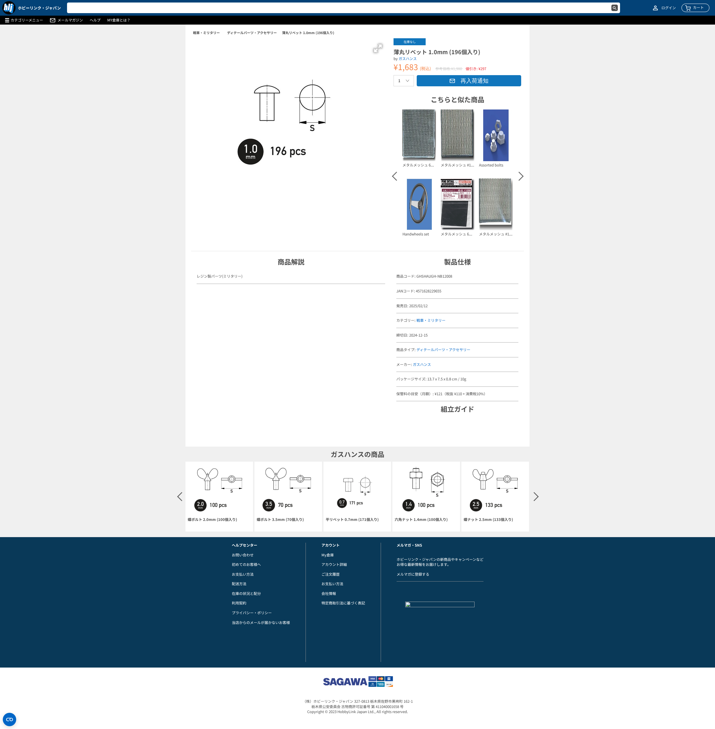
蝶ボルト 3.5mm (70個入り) (280, 519)
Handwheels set (415, 234)
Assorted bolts (491, 165)
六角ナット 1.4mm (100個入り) (421, 519)
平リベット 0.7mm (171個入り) (352, 519)
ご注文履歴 (330, 574)
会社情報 (328, 593)
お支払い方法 (243, 574)
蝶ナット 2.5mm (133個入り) (488, 519)
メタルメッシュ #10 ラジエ (501, 234)
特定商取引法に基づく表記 (343, 603)
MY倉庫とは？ (118, 20)
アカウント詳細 (334, 564)
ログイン (668, 7)
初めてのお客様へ (246, 564)
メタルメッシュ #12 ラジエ (463, 165)
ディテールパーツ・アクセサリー (252, 32)
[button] (378, 48)
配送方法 (239, 583)
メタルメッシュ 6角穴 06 (422, 165)
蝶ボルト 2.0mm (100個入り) (212, 519)
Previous (396, 176)
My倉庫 (327, 555)
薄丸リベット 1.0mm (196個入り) (308, 32)
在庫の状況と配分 (246, 593)
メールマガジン (70, 20)
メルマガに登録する (413, 574)
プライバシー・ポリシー (252, 612)
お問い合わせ (243, 555)
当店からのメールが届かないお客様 (261, 622)
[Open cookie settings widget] (9, 719)
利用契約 (239, 603)
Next (518, 176)
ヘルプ (95, 20)
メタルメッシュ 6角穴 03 (461, 234)
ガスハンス (408, 58)
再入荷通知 (474, 81)
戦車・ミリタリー (206, 32)
